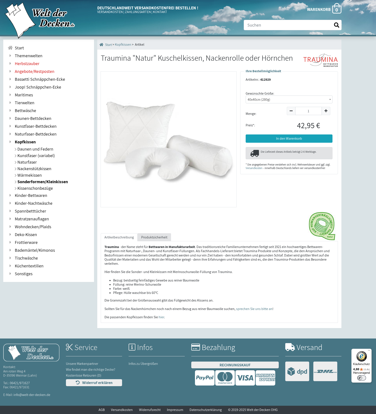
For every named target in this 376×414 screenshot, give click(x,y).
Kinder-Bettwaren (30, 195)
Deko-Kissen (25, 234)
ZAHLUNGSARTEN (138, 12)
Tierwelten (23, 103)
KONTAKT (160, 12)
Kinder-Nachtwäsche (32, 203)
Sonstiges (22, 274)
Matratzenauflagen (31, 219)
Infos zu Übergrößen (143, 363)
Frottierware (25, 242)
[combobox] (289, 99)
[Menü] (369, 351)
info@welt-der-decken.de (31, 394)
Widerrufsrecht (150, 409)
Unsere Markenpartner (82, 363)
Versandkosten (254, 168)
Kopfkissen (24, 142)
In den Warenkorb (289, 138)
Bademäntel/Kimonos (34, 250)
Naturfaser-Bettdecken (35, 134)
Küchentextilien (28, 266)
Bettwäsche (24, 110)
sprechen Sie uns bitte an (254, 309)
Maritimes (23, 95)
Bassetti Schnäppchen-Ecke (39, 79)
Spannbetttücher (29, 211)
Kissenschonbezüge (35, 188)
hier (161, 317)
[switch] (361, 377)
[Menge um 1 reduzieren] (291, 111)
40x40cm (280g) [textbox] (259, 99)
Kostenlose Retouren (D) (83, 375)
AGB (102, 409)
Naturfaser (27, 162)
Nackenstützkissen (34, 168)
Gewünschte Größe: (260, 93)
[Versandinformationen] (311, 372)
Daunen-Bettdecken (32, 118)
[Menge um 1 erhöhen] (326, 111)
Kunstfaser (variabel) (36, 155)
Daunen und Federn (35, 149)
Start (18, 48)
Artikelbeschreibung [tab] (119, 237)
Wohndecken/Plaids (32, 227)
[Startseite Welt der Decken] (31, 352)
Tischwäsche (25, 258)
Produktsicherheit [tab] (154, 237)
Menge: (251, 113)
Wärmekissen (29, 175)
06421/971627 (20, 383)
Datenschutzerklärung (206, 409)
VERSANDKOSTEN (110, 12)
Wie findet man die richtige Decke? (90, 369)
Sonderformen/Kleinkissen (42, 181)
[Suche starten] (337, 25)
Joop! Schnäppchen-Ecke (37, 87)
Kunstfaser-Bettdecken (35, 126)
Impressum (175, 409)
